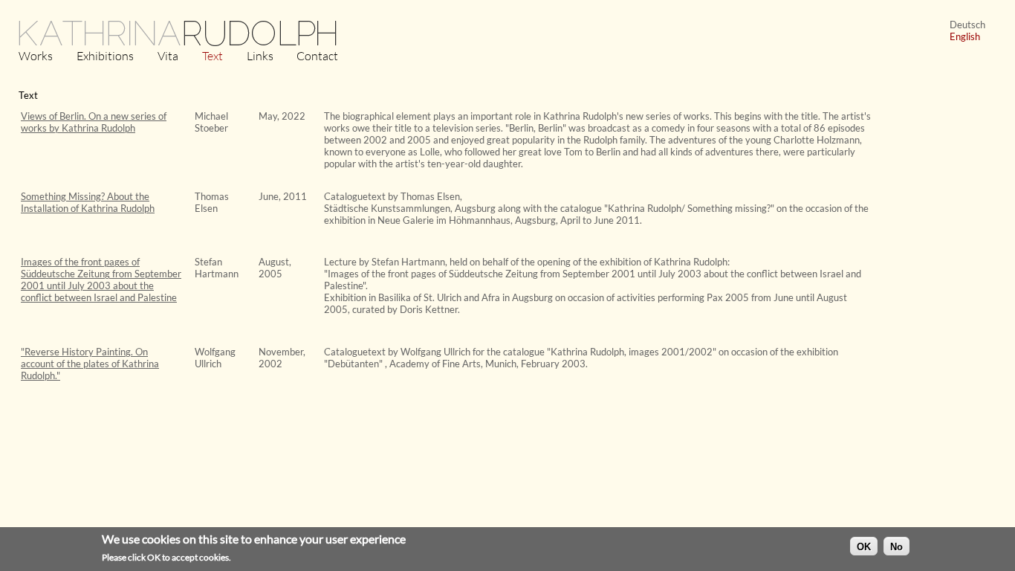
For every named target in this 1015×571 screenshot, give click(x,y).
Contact (317, 55)
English (965, 36)
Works (36, 55)
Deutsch (967, 24)
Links (260, 55)
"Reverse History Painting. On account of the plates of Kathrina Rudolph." (90, 363)
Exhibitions (105, 55)
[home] (178, 45)
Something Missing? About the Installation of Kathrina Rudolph (88, 202)
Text (212, 55)
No (896, 546)
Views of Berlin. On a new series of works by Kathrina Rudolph (93, 122)
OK (864, 546)
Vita (168, 55)
